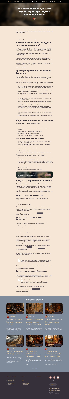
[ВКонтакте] (50, 377)
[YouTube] (58, 377)
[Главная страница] (34, 1)
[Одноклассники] (54, 377)
